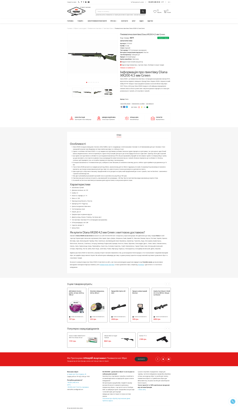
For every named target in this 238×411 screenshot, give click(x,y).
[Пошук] (143, 11)
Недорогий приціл (116, 295)
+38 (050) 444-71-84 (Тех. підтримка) (78, 387)
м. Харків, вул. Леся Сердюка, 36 (76, 374)
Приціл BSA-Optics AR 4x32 (118, 292)
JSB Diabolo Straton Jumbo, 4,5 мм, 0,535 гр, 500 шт (76, 293)
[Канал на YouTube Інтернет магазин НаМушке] (88, 2)
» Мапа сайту (142, 389)
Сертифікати (149, 103)
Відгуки (150, 21)
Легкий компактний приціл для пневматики (140, 296)
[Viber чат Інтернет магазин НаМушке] (78, 2)
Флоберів (141, 264)
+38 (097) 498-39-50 (154, 2)
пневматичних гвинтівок (107, 264)
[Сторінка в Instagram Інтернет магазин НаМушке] (85, 2)
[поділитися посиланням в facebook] (124, 107)
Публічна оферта (107, 401)
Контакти (124, 21)
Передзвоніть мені (138, 2)
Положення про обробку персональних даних (116, 398)
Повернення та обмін (138, 103)
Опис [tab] (119, 135)
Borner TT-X (142, 336)
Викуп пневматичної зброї (97, 21)
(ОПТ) (69, 385)
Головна (70, 21)
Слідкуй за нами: (71, 2)
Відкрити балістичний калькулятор (132, 62)
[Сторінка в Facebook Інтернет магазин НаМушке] (83, 2)
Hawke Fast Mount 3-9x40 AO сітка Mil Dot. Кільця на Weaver (161, 293)
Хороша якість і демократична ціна (161, 298)
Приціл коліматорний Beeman (139, 292)
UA (169, 2)
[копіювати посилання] (121, 107)
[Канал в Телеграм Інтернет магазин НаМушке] (81, 2)
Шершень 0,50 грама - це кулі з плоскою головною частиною (98, 296)
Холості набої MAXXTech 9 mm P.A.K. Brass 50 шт (77, 336)
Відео (141, 21)
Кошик (169, 12)
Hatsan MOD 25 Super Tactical (110, 336)
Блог (134, 21)
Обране (159, 12)
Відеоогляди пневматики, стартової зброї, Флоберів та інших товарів (142, 65)
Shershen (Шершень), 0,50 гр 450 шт (97, 292)
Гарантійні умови (125, 103)
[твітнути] (127, 107)
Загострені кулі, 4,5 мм (75, 297)
